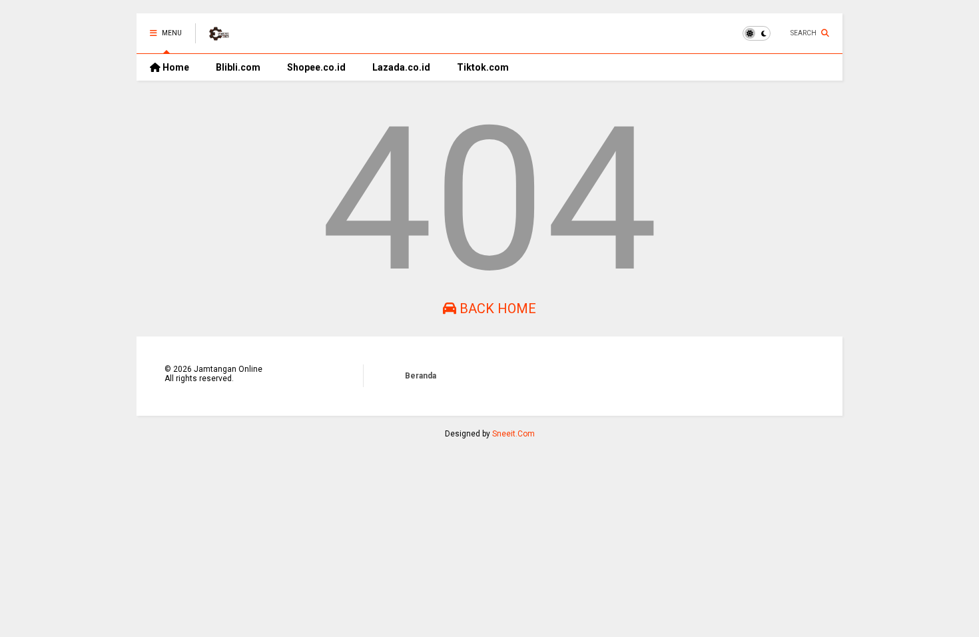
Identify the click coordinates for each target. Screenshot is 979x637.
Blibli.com (238, 67)
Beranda (420, 375)
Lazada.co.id (401, 67)
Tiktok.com (483, 67)
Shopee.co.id (316, 67)
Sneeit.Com (513, 433)
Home (175, 67)
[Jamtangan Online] (219, 37)
